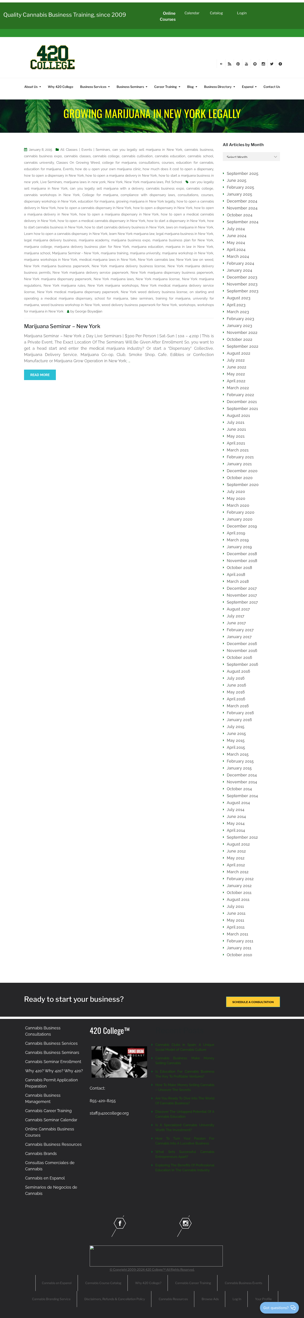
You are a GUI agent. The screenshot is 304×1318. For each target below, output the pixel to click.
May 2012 (236, 858)
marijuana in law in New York (189, 247)
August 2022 (238, 353)
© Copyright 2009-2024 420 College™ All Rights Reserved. (152, 1269)
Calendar (191, 13)
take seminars (142, 298)
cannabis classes (77, 156)
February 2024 (240, 263)
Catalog (216, 13)
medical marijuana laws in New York (107, 260)
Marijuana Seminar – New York (62, 326)
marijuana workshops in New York (50, 260)
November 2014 (242, 782)
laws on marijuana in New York (189, 227)
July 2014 (235, 809)
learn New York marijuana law (131, 234)
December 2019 (242, 526)
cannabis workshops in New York (52, 195)
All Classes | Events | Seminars (85, 150)
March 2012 (238, 871)
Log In (237, 1299)
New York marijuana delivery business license (128, 266)
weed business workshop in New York (70, 305)
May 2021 (236, 436)
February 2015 (240, 761)
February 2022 (240, 394)
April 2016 (236, 699)
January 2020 (239, 519)
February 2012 (240, 878)
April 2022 (236, 381)
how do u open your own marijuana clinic (108, 169)
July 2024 (236, 228)
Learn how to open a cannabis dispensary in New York (65, 234)
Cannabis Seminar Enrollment (53, 1061)
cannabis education (170, 156)
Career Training (165, 87)
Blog (190, 87)
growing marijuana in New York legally (145, 201)
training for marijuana (173, 298)
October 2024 (239, 215)
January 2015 (239, 768)
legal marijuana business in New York (184, 234)
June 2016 (236, 685)
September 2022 (242, 346)
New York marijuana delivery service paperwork (90, 273)
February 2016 (240, 712)
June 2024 (236, 235)
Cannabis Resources (173, 1299)
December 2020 (242, 470)
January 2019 (239, 546)
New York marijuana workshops (113, 285)
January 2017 (239, 636)
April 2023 (236, 304)
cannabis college (106, 156)
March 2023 (238, 311)
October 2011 (239, 892)
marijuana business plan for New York (182, 240)
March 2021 (238, 450)
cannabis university (39, 163)
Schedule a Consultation (253, 1002)
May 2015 (236, 740)
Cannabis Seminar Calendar (51, 1119)
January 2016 (239, 719)
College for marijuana (100, 195)
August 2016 (238, 671)
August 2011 (238, 899)
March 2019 (238, 540)
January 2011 (239, 948)
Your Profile (263, 1299)
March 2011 (237, 934)
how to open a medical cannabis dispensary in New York (101, 221)
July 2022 (236, 360)
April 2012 (236, 865)
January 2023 (239, 325)
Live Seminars (51, 182)
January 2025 (239, 194)
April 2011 (236, 927)
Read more (40, 375)
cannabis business (198, 150)
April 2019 (236, 533)
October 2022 (239, 339)
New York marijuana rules (64, 285)
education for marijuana (42, 169)
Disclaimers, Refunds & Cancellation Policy (114, 1299)
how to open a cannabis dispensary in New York (94, 208)
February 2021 (240, 457)
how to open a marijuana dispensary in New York (119, 214)
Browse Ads (210, 1299)
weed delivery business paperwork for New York (139, 305)
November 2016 (242, 650)
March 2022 (238, 387)
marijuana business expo (130, 240)
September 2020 (243, 484)
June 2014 (236, 816)
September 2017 (242, 602)
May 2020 (236, 498)
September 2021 (242, 408)
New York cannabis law (156, 260)
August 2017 (238, 609)
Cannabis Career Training (48, 1110)
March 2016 (238, 705)
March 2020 (238, 505)
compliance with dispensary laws (148, 195)
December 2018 (242, 553)
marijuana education (147, 247)
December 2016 (242, 643)
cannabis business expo (43, 156)
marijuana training (114, 253)
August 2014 (238, 802)
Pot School (173, 182)
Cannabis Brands (41, 1153)
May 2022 (236, 374)
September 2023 (242, 291)
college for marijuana (119, 163)
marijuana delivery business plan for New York (91, 247)
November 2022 (242, 332)
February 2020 (240, 512)
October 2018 (239, 567)
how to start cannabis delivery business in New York (124, 227)
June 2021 (236, 429)
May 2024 (236, 242)
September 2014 (242, 795)
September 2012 (242, 837)
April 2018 (236, 574)
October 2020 (240, 477)
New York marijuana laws (143, 182)
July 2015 (235, 726)
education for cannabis (194, 163)
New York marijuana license (158, 279)
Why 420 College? (148, 1283)
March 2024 (238, 256)
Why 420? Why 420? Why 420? (54, 1070)
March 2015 (238, 754)
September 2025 (242, 173)
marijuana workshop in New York (187, 253)
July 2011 (235, 906)
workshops (187, 305)
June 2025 (236, 180)
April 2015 (236, 747)
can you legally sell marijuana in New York (147, 150)
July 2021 (235, 422)
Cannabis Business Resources (53, 1144)
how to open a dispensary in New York (54, 176)
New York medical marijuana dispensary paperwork (78, 292)
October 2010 (239, 954)
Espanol (247, 87)
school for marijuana (111, 298)
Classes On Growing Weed (78, 163)
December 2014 (242, 775)
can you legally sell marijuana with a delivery (107, 188)
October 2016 (239, 657)
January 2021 (239, 463)
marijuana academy (94, 240)
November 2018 (242, 560)
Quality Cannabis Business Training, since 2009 (64, 14)
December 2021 (242, 401)
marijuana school (37, 253)
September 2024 (242, 221)
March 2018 (238, 581)
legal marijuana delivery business (50, 240)
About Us (31, 87)
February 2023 (240, 318)
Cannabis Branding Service (51, 1299)
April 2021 (236, 443)
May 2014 (236, 823)
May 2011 (235, 920)
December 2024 (242, 201)
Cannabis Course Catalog (103, 1283)
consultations (149, 163)
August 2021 (238, 415)
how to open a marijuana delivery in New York (121, 176)
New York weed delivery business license (154, 292)
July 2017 (235, 616)
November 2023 (242, 284)
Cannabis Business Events (243, 1283)
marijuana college (38, 247)
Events (68, 169)
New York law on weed (194, 260)
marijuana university (145, 253)
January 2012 (239, 885)
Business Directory (218, 87)
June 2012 (236, 851)
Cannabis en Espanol (45, 1178)
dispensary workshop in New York (50, 201)
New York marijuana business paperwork (56, 266)
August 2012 (238, 844)
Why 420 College (60, 87)
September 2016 (242, 664)
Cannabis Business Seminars (52, 1052)
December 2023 (242, 277)
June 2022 (236, 367)
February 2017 (240, 629)
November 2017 (242, 595)
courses (168, 163)
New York (115, 182)
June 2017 (236, 623)
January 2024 (239, 270)
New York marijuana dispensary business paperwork (172, 273)
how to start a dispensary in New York (176, 221)
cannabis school (200, 156)
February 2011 (240, 941)
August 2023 (238, 298)
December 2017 (242, 588)
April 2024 (236, 249)
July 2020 (236, 491)
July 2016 (236, 678)
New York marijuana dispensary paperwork (57, 279)
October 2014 (239, 788)
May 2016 (236, 692)
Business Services (93, 87)
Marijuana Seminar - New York (75, 253)
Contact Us (271, 87)
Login (242, 13)
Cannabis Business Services (51, 1043)
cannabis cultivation (137, 156)
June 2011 (236, 913)
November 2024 (242, 208)
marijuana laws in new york (85, 182)
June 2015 (236, 733)
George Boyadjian (88, 311)
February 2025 (240, 187)
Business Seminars (130, 87)
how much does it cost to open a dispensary (178, 169)
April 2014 (236, 830)
